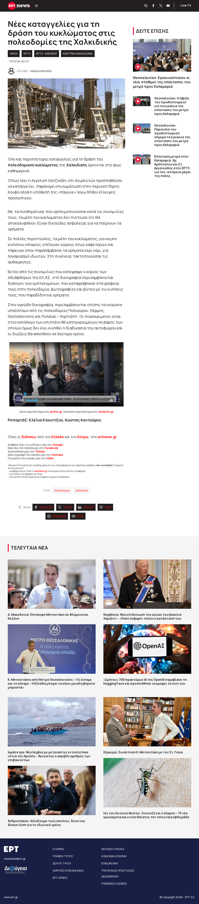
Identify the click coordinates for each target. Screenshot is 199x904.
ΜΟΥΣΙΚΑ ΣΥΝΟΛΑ (112, 849)
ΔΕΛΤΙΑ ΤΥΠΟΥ (62, 863)
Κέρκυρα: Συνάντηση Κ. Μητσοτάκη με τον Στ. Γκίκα (143, 752)
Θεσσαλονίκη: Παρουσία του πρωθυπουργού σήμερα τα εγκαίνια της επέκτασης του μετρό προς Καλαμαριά (172, 135)
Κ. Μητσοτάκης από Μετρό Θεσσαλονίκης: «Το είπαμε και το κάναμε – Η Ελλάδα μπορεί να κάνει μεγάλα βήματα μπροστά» (51, 683)
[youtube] (168, 6)
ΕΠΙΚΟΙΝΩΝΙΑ (109, 863)
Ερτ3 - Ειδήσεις (46, 53)
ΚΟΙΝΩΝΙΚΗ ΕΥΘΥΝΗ (114, 856)
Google (58, 444)
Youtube (57, 455)
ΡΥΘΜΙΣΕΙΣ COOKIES (114, 883)
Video (14, 53)
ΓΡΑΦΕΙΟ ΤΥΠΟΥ (63, 856)
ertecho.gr (106, 411)
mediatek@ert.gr (15, 859)
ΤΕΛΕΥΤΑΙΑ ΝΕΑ (29, 547)
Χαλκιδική (81, 490)
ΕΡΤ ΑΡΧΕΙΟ (60, 878)
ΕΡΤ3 (27, 53)
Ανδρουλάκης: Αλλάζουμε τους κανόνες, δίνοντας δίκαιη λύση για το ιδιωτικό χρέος (46, 823)
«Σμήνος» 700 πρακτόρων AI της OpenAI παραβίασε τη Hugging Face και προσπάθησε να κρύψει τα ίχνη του (145, 681)
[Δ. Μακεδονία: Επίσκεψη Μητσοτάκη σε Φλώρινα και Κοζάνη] (52, 584)
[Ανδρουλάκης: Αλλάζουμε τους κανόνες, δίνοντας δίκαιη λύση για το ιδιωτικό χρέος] (52, 790)
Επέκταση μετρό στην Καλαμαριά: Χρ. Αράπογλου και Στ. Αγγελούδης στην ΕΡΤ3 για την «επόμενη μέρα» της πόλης (172, 166)
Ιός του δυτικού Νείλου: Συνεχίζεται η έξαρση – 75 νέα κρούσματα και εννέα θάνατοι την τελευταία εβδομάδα (146, 815)
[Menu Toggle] (36, 5)
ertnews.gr (41, 471)
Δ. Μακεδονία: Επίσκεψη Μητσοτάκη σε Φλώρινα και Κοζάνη (48, 616)
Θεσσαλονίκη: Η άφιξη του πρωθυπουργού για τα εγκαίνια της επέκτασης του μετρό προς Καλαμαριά (171, 106)
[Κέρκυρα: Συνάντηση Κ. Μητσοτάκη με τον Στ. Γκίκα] (147, 721)
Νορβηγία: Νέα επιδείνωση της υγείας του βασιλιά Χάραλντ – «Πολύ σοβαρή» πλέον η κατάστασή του (142, 616)
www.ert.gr (11, 897)
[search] (146, 6)
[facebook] (153, 6)
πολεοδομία (62, 490)
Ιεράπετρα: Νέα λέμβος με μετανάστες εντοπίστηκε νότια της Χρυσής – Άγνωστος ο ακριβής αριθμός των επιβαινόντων (49, 756)
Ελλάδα (57, 436)
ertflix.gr (56, 411)
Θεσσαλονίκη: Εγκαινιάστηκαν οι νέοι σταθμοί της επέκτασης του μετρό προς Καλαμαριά (162, 82)
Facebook (51, 448)
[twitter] (161, 6)
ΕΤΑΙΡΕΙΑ (58, 849)
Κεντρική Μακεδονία (78, 53)
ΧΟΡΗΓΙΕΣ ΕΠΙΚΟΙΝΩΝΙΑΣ (68, 870)
